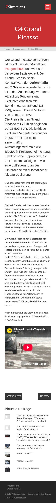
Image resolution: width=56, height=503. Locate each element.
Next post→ (44, 396)
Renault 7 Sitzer (24, 453)
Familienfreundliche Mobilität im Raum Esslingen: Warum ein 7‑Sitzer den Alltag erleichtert (32, 418)
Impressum (13, 485)
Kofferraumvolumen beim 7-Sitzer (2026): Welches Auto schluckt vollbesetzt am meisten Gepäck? (33, 437)
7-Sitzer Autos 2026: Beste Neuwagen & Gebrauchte (30, 446)
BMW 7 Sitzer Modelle (27, 468)
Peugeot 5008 (14, 69)
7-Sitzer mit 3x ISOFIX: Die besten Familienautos (30, 428)
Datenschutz (14, 488)
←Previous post (13, 396)
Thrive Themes (44, 494)
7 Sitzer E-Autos (24, 461)
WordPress (21, 498)
